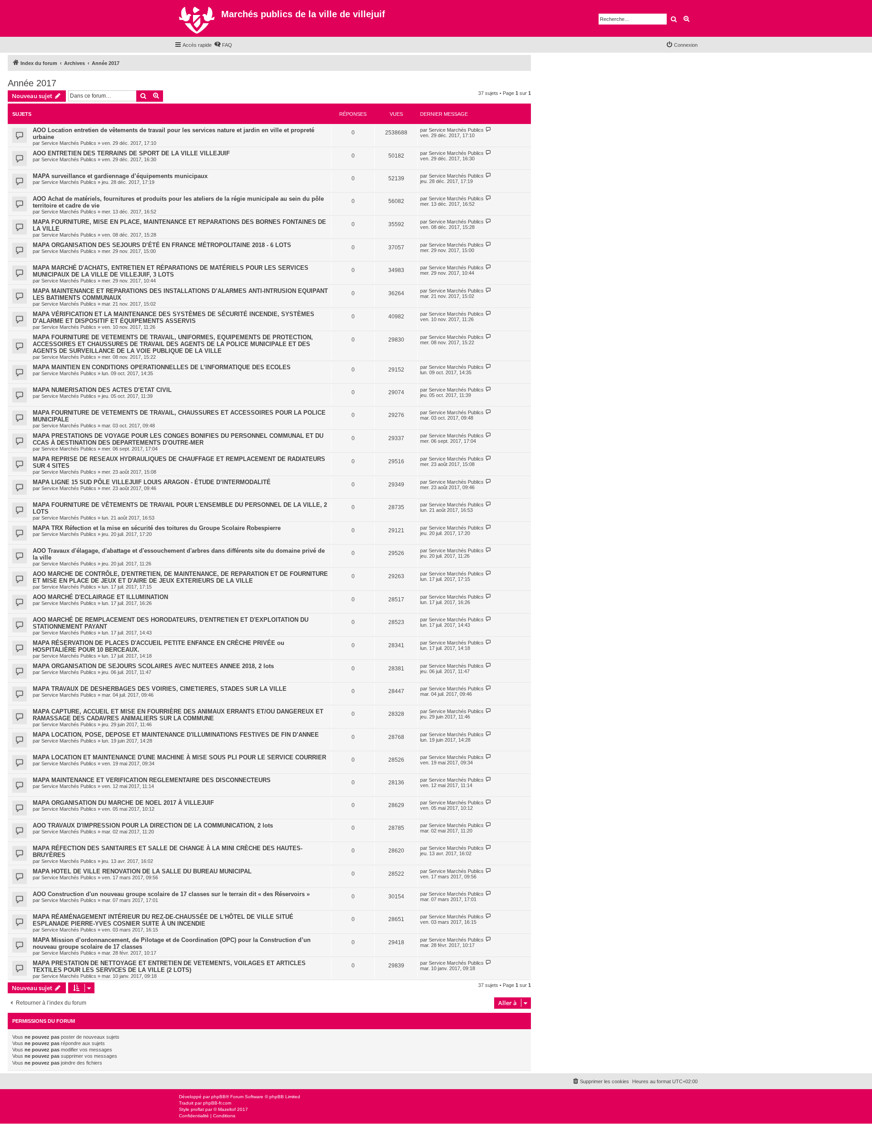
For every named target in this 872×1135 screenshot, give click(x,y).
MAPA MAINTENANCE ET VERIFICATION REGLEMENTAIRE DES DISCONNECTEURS (152, 780)
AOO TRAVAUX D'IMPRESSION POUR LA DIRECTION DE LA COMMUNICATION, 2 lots (153, 825)
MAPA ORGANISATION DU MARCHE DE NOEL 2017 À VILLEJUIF (123, 802)
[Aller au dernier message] (488, 130)
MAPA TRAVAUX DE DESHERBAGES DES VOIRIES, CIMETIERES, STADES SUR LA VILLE (160, 688)
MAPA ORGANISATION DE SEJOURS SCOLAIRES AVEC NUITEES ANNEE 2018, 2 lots (153, 666)
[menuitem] (223, 45)
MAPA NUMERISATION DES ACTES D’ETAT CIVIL (102, 390)
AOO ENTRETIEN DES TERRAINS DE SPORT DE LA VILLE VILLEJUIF (131, 153)
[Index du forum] (197, 18)
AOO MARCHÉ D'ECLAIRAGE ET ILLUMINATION (100, 597)
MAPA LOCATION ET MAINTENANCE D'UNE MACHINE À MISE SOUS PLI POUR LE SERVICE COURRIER (179, 757)
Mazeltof (227, 1109)
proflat (197, 1109)
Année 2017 (32, 83)
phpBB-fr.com (217, 1102)
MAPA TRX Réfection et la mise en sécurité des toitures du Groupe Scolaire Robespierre (157, 528)
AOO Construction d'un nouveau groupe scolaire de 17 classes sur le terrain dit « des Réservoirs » (171, 894)
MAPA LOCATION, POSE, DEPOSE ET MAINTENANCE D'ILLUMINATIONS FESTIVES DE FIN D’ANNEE (176, 734)
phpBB (218, 1096)
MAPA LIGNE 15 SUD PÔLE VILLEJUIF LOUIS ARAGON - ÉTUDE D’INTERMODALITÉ (152, 482)
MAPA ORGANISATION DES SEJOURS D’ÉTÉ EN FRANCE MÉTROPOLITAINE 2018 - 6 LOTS (162, 245)
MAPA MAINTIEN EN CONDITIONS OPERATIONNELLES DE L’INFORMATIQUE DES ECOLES (162, 367)
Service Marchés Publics (68, 143)
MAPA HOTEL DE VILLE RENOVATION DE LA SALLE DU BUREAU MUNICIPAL (142, 871)
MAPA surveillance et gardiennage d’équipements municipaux (120, 176)
